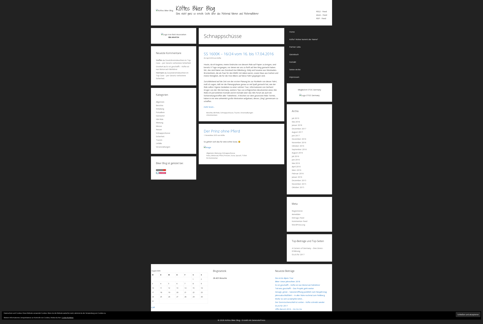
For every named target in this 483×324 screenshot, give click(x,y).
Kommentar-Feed (299, 221)
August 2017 (297, 132)
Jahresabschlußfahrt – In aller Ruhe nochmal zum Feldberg (300, 295)
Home (292, 32)
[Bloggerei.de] (161, 173)
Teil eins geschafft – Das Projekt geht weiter (294, 288)
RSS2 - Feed (321, 11)
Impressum (294, 77)
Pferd (221, 155)
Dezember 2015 (299, 180)
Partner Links (295, 47)
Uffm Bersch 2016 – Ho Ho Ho (288, 309)
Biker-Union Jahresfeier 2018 (287, 281)
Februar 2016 (298, 173)
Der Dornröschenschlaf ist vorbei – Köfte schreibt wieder (300, 302)
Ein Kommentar (212, 158)
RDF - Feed (321, 18)
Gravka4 (159, 66)
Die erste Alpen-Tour (284, 278)
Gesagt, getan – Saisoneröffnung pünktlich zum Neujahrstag (301, 292)
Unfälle (159, 143)
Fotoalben (160, 112)
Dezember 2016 (299, 139)
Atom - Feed (321, 15)
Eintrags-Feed (298, 218)
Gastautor (160, 115)
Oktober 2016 (298, 146)
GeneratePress (258, 320)
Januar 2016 (297, 177)
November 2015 (299, 184)
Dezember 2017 (299, 128)
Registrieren (297, 211)
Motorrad (214, 155)
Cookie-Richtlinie (67, 318)
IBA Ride (216, 113)
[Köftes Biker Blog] (164, 10)
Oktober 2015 (298, 187)
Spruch (238, 155)
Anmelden (296, 214)
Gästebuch (294, 54)
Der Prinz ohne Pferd (222, 131)
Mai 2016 (296, 163)
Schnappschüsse (226, 113)
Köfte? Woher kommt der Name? (303, 39)
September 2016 (299, 149)
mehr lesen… (209, 107)
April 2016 (296, 166)
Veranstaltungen (246, 113)
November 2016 (299, 142)
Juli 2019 (295, 118)
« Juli (153, 307)
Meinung (218, 153)
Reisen (159, 129)
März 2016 (296, 170)
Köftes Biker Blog (195, 8)
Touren (237, 113)
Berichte (209, 113)
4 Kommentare (211, 115)
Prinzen (227, 155)
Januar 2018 (297, 125)
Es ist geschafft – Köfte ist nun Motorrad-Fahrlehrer (297, 285)
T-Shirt (244, 155)
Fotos (208, 155)
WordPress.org (298, 224)
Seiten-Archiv (295, 69)
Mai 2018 (296, 121)
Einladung (160, 108)
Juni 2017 (296, 135)
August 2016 (297, 152)
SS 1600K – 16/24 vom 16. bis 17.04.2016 (239, 53)
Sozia (233, 155)
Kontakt (292, 62)
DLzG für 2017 (298, 254)
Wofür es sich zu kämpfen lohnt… (289, 299)
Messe (159, 126)
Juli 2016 (295, 156)
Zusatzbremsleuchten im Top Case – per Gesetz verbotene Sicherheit (172, 75)
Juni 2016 (296, 159)
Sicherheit (160, 136)
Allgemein (210, 153)
